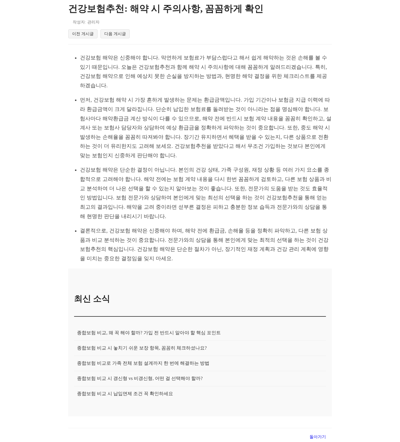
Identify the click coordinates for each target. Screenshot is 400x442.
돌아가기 (318, 436)
